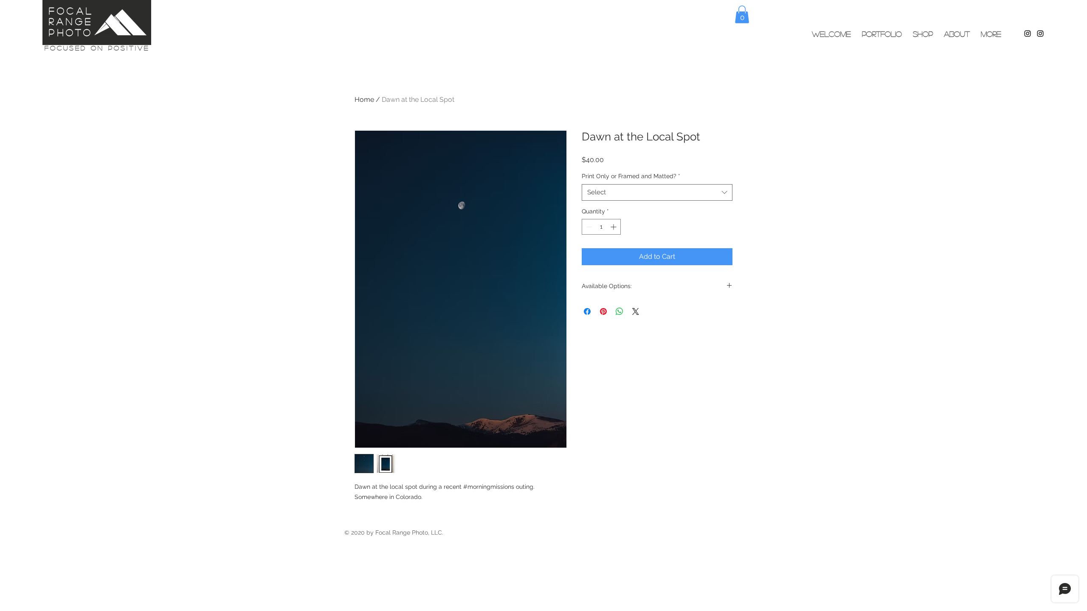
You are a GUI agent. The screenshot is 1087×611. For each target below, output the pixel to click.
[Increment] (614, 226)
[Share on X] (636, 311)
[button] (742, 14)
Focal (71, 10)
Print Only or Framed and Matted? (631, 176)
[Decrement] (588, 226)
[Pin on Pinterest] (603, 311)
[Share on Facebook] (587, 311)
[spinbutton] (601, 226)
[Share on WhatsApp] (619, 311)
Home (364, 99)
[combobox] (657, 192)
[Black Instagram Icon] (1027, 33)
